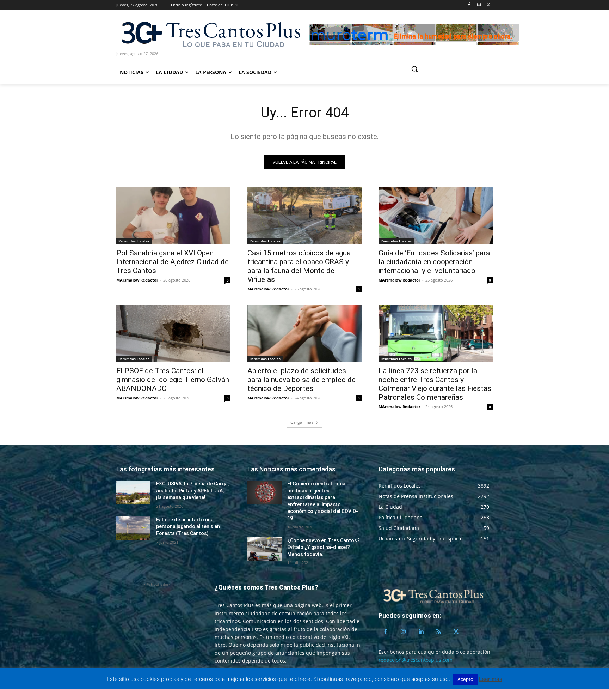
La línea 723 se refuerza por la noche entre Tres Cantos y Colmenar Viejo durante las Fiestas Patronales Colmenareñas (435, 384)
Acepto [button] (465, 679)
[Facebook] (469, 5)
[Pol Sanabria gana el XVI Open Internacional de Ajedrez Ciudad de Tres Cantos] (173, 215)
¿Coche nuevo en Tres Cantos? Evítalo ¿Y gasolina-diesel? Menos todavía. (323, 547)
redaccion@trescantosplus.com (416, 660)
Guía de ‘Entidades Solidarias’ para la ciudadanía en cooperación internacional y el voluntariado (434, 262)
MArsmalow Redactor (137, 280)
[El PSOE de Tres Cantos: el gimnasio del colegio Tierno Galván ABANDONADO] (173, 333)
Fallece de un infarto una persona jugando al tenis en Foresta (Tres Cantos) (188, 526)
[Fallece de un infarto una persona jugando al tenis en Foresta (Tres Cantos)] (133, 528)
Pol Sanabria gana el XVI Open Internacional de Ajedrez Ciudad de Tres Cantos (172, 262)
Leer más (490, 679)
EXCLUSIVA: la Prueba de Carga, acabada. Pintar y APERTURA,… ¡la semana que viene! (192, 490)
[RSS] (438, 632)
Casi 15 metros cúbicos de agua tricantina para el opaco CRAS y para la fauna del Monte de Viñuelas (299, 266)
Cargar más (302, 422)
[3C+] (210, 34)
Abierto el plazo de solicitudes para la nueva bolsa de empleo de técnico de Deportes (301, 380)
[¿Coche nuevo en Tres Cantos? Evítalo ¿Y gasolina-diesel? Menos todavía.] (264, 549)
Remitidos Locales (133, 240)
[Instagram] (479, 5)
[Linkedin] (421, 632)
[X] (489, 5)
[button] (441, 68)
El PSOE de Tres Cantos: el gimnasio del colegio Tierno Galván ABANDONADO (172, 380)
